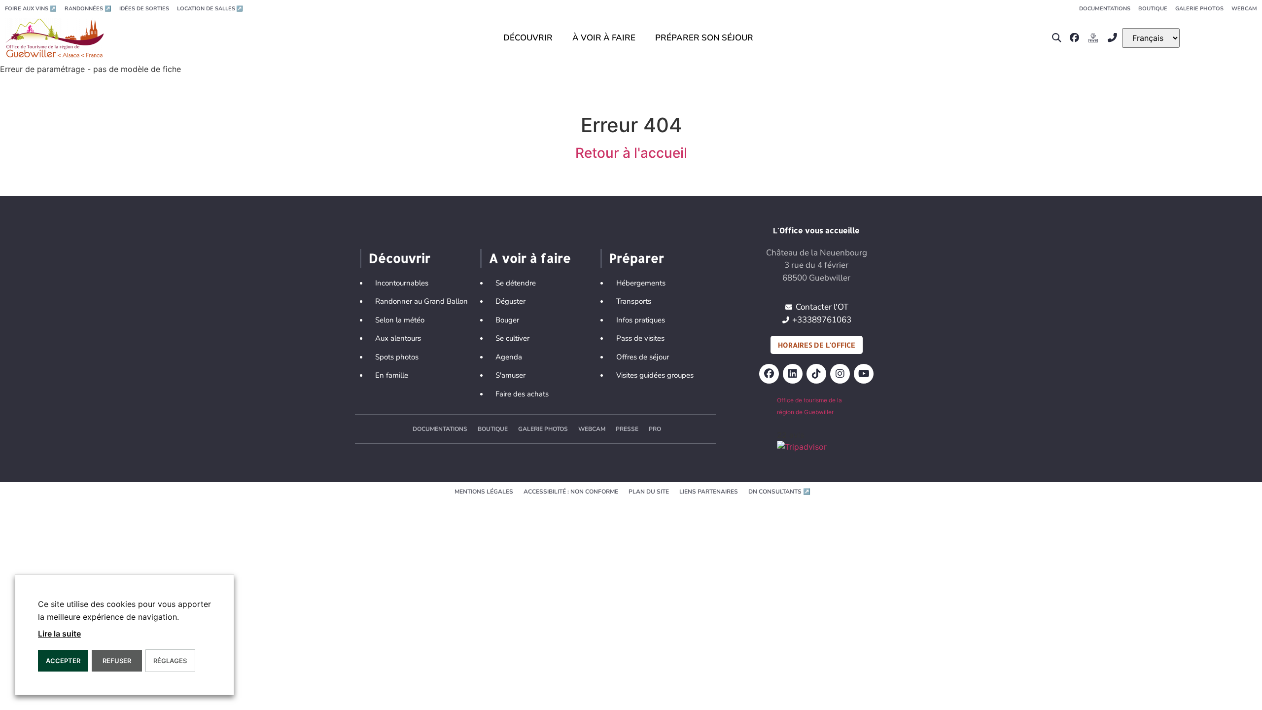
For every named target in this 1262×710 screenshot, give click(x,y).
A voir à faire (530, 258)
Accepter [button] (63, 661)
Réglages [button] (170, 661)
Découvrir (399, 258)
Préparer (636, 258)
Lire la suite (59, 634)
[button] (1057, 38)
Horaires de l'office (816, 345)
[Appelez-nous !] (1115, 37)
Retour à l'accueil (631, 152)
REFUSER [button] (117, 661)
